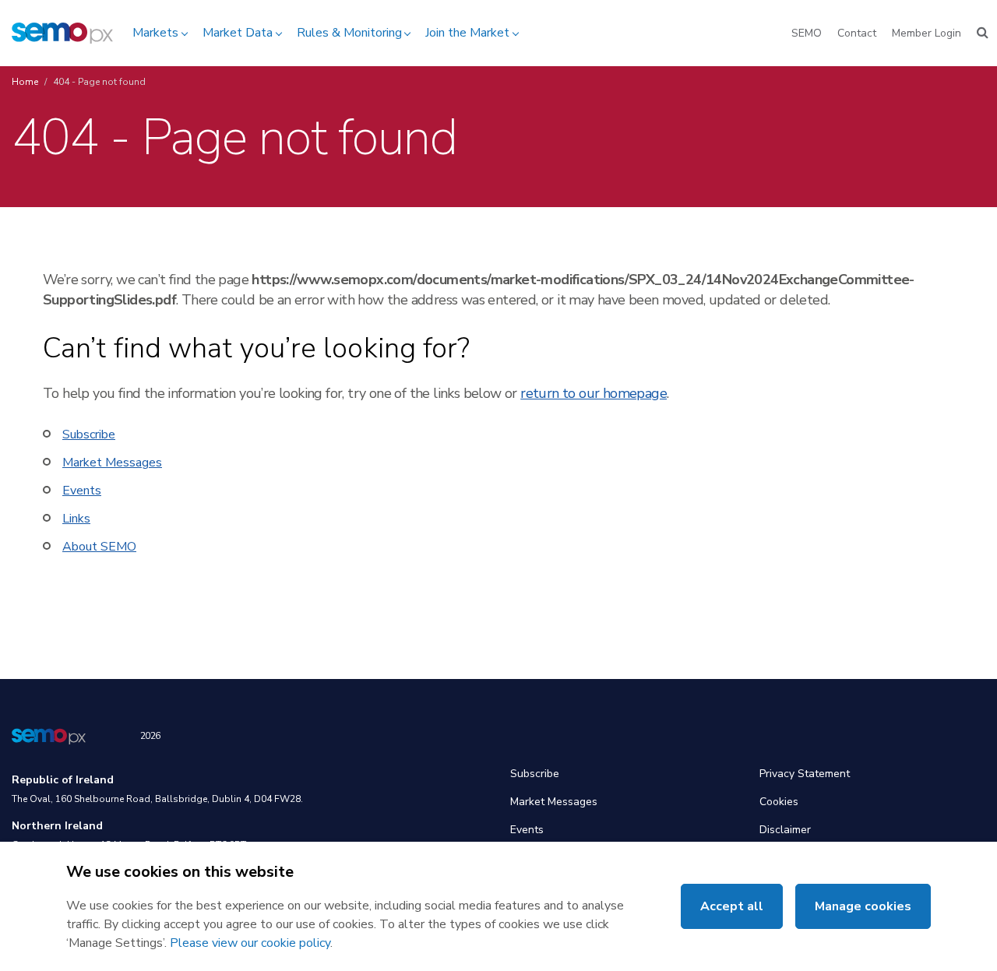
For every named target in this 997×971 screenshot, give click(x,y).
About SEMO (99, 546)
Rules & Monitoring (349, 32)
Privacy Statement (804, 773)
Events (81, 490)
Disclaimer (785, 829)
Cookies (778, 801)
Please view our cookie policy (250, 943)
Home (25, 82)
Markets (155, 32)
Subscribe (88, 434)
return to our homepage (593, 393)
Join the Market (467, 32)
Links (76, 518)
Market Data (238, 32)
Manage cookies (863, 906)
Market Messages (112, 462)
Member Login (926, 33)
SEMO (806, 33)
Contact (856, 33)
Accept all (731, 906)
